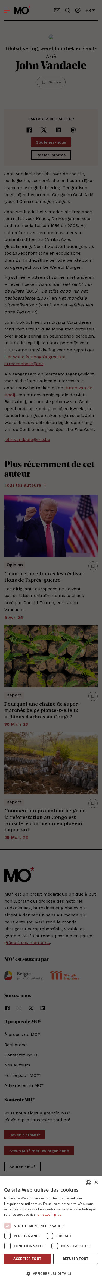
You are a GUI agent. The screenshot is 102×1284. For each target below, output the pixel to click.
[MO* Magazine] (22, 10)
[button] (51, 1274)
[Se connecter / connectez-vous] (78, 10)
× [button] (96, 1183)
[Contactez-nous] (57, 10)
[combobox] (88, 1182)
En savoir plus (49, 1215)
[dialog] (51, 1230)
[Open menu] (7, 10)
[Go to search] (67, 10)
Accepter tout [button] (27, 1258)
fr (88, 10)
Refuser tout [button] (75, 1258)
